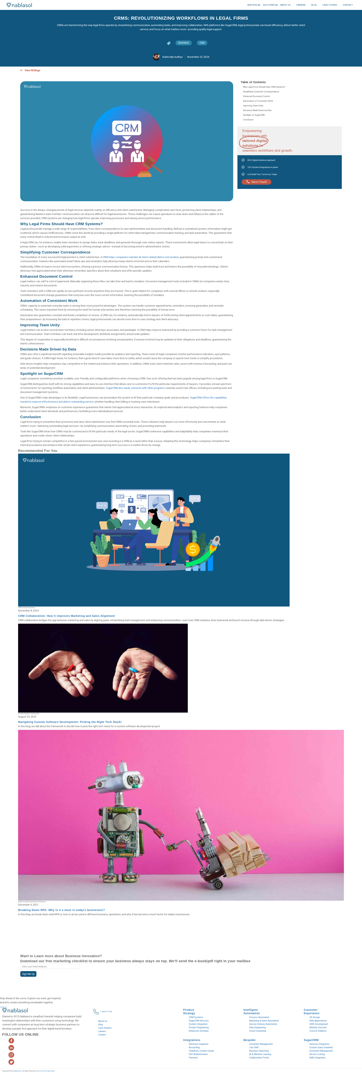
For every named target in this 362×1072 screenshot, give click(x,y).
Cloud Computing (257, 1031)
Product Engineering (199, 1027)
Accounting (194, 1047)
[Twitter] (330, 70)
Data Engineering (257, 1027)
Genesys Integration (319, 1044)
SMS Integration (317, 1057)
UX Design (314, 1017)
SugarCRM (311, 1040)
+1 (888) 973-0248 (106, 1011)
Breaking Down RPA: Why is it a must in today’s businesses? (61, 910)
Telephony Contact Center (201, 1050)
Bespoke (250, 1040)
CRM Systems (196, 1017)
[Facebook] (335, 70)
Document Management (261, 1044)
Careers (102, 1031)
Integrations (191, 1040)
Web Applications (318, 1020)
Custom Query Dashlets (321, 1047)
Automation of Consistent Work (258, 101)
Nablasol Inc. (18, 1071)
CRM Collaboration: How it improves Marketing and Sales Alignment (66, 615)
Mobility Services (318, 1027)
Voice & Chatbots (318, 1031)
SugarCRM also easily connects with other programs (135, 387)
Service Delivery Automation (263, 1024)
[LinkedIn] (340, 70)
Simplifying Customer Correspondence (261, 91)
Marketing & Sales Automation (264, 1020)
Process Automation (259, 1017)
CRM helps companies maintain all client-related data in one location (141, 257)
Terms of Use (40, 1071)
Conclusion (248, 119)
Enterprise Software (199, 1031)
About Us (102, 1021)
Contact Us (3, 1007)
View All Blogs (32, 70)
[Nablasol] (15, 1011)
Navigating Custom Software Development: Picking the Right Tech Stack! (70, 721)
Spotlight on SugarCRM (254, 115)
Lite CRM (253, 1047)
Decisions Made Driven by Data (257, 110)
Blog (100, 1024)
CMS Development (318, 1024)
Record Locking (317, 1054)
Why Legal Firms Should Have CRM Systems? (264, 87)
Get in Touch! (259, 182)
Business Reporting (259, 1050)
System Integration (198, 1024)
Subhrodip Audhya (172, 56)
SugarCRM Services (199, 1020)
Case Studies (105, 1028)
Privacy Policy (50, 1071)
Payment (193, 1057)
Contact (102, 1034)
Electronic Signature (198, 1044)
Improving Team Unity (253, 105)
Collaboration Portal (259, 1057)
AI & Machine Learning (260, 1054)
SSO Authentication (198, 1054)
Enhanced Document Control (256, 96)
